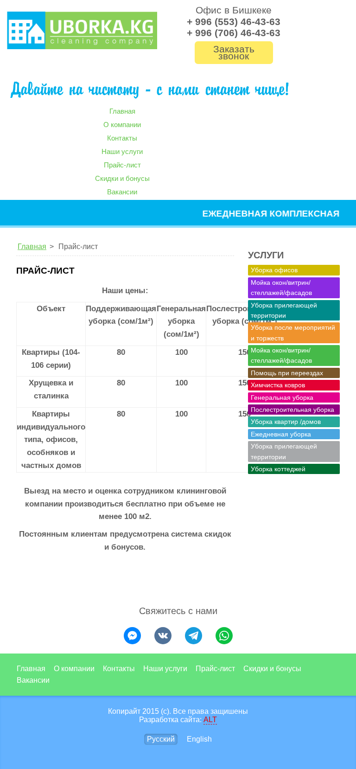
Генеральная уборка (282, 397)
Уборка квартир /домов (286, 421)
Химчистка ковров (278, 385)
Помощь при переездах (287, 373)
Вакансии (122, 192)
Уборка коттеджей (278, 469)
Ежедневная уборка (281, 434)
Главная (122, 111)
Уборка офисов (274, 270)
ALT (210, 720)
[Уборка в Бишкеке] (82, 30)
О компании (122, 124)
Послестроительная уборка (292, 409)
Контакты (122, 138)
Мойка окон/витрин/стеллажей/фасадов (281, 287)
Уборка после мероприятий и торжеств (293, 332)
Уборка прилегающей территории (284, 310)
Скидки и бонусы (122, 178)
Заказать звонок (233, 52)
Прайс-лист (122, 165)
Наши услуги (122, 151)
